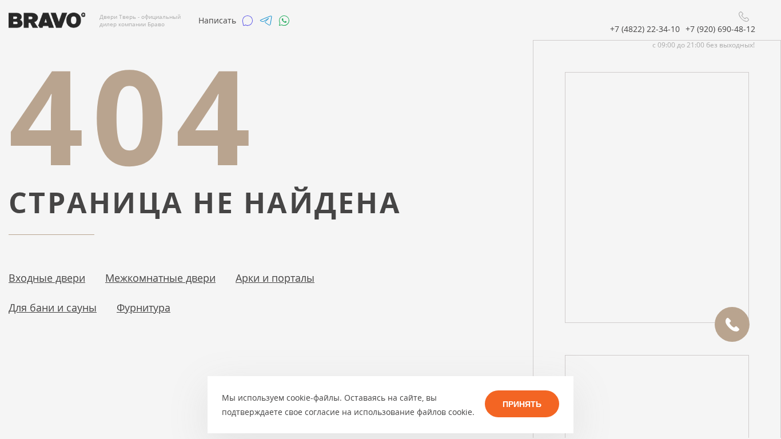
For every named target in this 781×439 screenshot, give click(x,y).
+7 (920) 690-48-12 (720, 28)
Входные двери (47, 278)
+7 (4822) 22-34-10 (645, 28)
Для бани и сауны (53, 307)
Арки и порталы (275, 278)
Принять (522, 404)
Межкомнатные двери (160, 278)
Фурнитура (143, 307)
